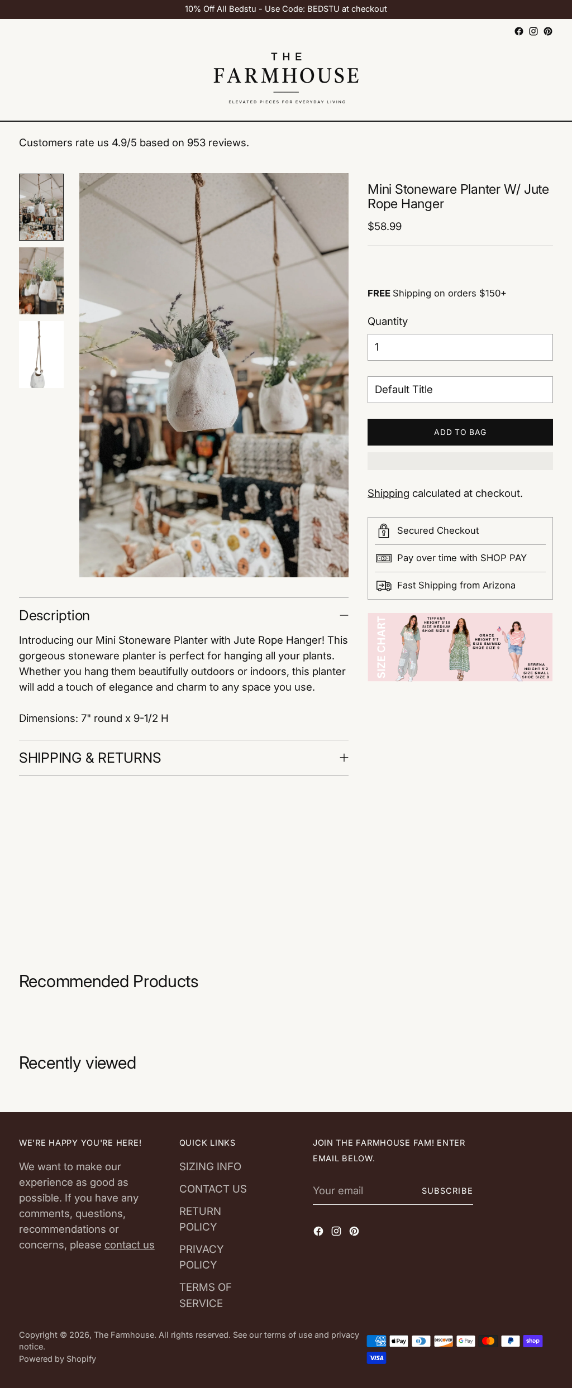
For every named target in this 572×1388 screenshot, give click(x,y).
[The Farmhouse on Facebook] (519, 31)
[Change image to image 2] (41, 280)
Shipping (388, 493)
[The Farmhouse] (286, 80)
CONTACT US (213, 1189)
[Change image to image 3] (41, 354)
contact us (129, 1244)
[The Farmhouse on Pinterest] (548, 31)
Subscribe (447, 1191)
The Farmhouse (124, 1335)
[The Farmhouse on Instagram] (533, 31)
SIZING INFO (210, 1166)
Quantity (388, 321)
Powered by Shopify (57, 1359)
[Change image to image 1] (41, 207)
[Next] (41, 569)
